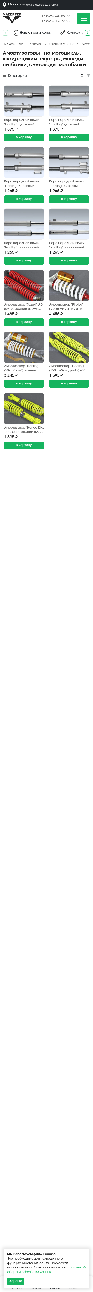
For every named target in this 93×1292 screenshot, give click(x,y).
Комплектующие (61, 44)
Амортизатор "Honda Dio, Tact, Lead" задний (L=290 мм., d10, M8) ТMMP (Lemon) (24, 430)
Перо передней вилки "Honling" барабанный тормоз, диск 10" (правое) (22, 245)
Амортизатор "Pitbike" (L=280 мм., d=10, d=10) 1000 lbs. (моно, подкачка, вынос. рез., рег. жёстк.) (67, 307)
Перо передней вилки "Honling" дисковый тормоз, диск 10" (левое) (68, 184)
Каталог (36, 44)
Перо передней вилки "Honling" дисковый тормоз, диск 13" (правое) (22, 122)
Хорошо (15, 1281)
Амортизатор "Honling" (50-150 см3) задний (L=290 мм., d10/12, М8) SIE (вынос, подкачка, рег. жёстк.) (22, 369)
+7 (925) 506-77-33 (56, 21)
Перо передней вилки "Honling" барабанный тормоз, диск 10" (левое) (68, 245)
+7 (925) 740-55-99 (56, 16)
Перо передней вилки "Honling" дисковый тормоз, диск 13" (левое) (68, 122)
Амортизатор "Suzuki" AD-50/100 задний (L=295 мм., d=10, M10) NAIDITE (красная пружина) (24, 307)
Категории (17, 76)
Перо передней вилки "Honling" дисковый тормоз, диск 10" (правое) (22, 184)
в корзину (24, 137)
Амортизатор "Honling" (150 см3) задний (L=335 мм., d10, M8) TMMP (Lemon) (68, 369)
